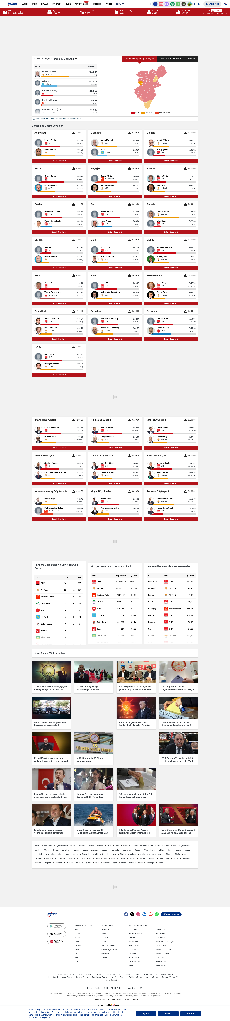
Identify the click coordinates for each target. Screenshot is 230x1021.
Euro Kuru (133, 953)
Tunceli (142, 858)
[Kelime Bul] (178, 4)
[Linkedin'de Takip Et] (144, 914)
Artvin (108, 846)
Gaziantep (127, 850)
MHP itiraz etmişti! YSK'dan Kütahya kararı (90, 759)
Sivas (105, 858)
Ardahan (106, 862)
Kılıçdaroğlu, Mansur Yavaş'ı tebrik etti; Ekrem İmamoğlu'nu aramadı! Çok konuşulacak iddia (135, 833)
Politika (127, 974)
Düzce (160, 862)
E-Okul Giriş (161, 945)
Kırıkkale (69, 862)
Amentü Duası (152, 977)
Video (76, 961)
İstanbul (38, 854)
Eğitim (77, 953)
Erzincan (94, 850)
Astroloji (104, 937)
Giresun (137, 850)
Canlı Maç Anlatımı (109, 949)
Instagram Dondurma (165, 949)
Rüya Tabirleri (134, 957)
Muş (185, 854)
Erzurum (105, 850)
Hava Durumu (134, 961)
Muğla (177, 854)
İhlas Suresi (53, 977)
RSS (140, 988)
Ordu (56, 858)
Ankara (91, 846)
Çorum (47, 850)
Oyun (158, 925)
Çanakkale (185, 846)
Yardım (98, 988)
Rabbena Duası (135, 977)
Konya (113, 854)
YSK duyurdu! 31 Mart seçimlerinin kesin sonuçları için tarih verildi (177, 689)
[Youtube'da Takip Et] (151, 914)
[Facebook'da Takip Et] (126, 914)
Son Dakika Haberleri (83, 925)
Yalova (123, 862)
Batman (79, 862)
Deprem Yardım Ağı (170, 977)
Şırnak (88, 862)
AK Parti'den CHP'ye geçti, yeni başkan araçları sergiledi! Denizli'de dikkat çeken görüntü (50, 725)
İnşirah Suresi (167, 974)
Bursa (175, 846)
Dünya (136, 974)
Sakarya (71, 858)
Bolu (159, 846)
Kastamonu (64, 854)
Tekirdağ (114, 858)
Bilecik (135, 846)
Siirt (90, 858)
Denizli (56, 850)
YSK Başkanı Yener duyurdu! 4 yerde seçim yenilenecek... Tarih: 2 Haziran (177, 761)
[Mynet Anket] (161, 4)
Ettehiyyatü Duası (99, 977)
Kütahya (123, 854)
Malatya (133, 854)
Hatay (169, 850)
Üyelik (105, 988)
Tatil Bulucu (160, 937)
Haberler (78, 929)
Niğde (48, 858)
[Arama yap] (199, 4)
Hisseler (132, 937)
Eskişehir (115, 850)
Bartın (97, 862)
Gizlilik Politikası (117, 988)
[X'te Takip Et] (132, 914)
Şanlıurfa (151, 858)
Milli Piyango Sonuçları (165, 941)
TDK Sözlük (160, 957)
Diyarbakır (66, 850)
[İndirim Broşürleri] (166, 4)
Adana (37, 846)
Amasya (81, 846)
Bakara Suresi (82, 977)
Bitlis (152, 846)
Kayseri (75, 854)
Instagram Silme (162, 953)
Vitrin (103, 941)
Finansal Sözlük (135, 933)
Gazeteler (105, 953)
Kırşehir (95, 854)
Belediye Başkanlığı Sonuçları (139, 59)
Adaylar (191, 59)
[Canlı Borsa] (184, 4)
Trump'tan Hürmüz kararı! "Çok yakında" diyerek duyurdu (78, 974)
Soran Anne (160, 933)
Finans (77, 933)
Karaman (58, 862)
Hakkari (161, 850)
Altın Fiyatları (134, 945)
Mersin (187, 850)
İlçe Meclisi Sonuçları (171, 59)
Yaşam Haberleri (150, 974)
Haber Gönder (172, 914)
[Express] (155, 4)
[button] (4, 4)
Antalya (100, 846)
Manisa (142, 854)
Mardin (169, 854)
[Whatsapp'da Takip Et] (157, 914)
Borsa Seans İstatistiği (138, 925)
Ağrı (73, 846)
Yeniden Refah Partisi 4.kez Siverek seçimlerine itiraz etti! (176, 723)
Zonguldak (185, 858)
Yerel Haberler (107, 925)
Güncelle (218, 11)
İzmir (47, 854)
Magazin (78, 945)
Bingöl (144, 846)
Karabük (132, 862)
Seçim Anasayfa (43, 58)
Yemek (77, 937)
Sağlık (104, 933)
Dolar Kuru (133, 949)
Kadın (76, 941)
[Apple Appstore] (56, 934)
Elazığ (85, 850)
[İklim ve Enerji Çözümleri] (189, 4)
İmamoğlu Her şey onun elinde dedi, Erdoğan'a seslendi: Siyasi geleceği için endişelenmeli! (50, 797)
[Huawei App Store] (56, 941)
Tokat (123, 858)
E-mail (104, 957)
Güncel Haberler (113, 974)
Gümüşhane (149, 850)
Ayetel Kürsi (161, 961)
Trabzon (132, 858)
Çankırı (38, 850)
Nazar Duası (161, 965)
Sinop (97, 858)
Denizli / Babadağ (64, 58)
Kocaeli (105, 854)
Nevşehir (38, 858)
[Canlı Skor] (172, 4)
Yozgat (175, 858)
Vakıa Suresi (67, 977)
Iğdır (115, 862)
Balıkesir (126, 846)
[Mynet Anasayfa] (12, 3)
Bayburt (48, 862)
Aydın (116, 846)
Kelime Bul (160, 929)
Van (167, 858)
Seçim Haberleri (108, 945)
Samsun (81, 858)
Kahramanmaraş (156, 854)
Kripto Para (133, 941)
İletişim (89, 988)
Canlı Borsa (133, 929)
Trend (76, 949)
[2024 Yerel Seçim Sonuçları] (5, 12)
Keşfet (131, 965)
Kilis (141, 862)
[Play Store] (56, 926)
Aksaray (38, 862)
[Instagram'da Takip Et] (138, 914)
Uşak (161, 858)
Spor (76, 957)
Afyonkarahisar (61, 846)
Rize (63, 858)
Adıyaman (48, 846)
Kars (54, 854)
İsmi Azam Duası (118, 977)
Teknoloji (105, 929)
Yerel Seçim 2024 (113, 980)
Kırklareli (85, 854)
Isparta (178, 850)
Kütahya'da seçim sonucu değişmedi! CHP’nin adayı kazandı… (90, 797)
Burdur (166, 846)
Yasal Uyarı (131, 988)
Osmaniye (150, 862)
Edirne (76, 850)
